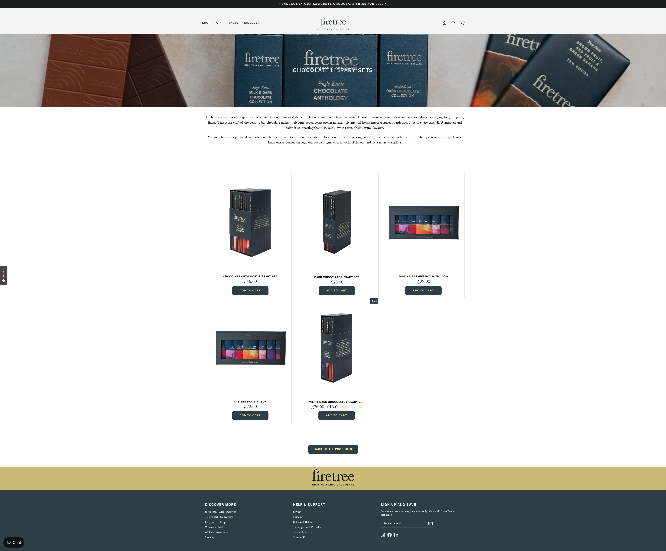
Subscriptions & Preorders (307, 527)
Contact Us (299, 537)
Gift (219, 23)
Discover (251, 23)
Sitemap (209, 537)
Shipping (298, 516)
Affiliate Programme (216, 532)
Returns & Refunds (303, 522)
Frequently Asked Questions (220, 511)
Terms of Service (302, 532)
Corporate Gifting (215, 522)
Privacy (297, 511)
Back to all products (333, 449)
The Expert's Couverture (219, 516)
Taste (233, 23)
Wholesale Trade (214, 527)
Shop (206, 23)
